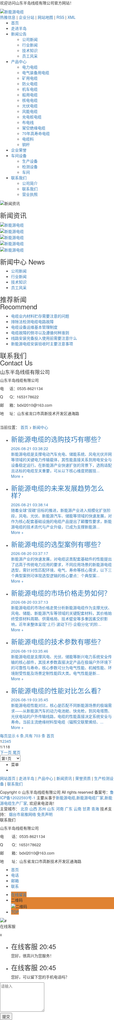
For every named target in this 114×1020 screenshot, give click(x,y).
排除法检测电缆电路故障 (32, 321)
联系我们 (19, 177)
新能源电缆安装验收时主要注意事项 (42, 343)
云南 (77, 808)
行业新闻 (30, 45)
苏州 (42, 808)
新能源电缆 (65, 797)
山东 (51, 808)
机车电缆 (30, 89)
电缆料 (28, 139)
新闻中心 (40, 427)
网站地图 (45, 17)
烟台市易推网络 (22, 814)
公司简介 (30, 183)
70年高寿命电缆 (36, 133)
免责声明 (45, 814)
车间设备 (19, 155)
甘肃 (86, 808)
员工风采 (30, 56)
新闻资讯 (64, 778)
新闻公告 (19, 34)
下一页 (6, 752)
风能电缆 (30, 111)
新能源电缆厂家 (89, 797)
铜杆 (26, 144)
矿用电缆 (30, 78)
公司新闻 (30, 39)
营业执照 (30, 194)
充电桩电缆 (32, 117)
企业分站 (26, 17)
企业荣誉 (19, 150)
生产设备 (30, 161)
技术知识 (30, 50)
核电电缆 (30, 100)
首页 (15, 22)
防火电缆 (30, 83)
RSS (60, 17)
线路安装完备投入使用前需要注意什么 (44, 338)
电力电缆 (30, 67)
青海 (95, 808)
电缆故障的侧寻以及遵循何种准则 (40, 332)
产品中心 (19, 61)
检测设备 (30, 166)
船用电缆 (30, 94)
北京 (24, 808)
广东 (68, 808)
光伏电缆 (30, 105)
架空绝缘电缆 (33, 128)
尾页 (16, 752)
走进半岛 (19, 28)
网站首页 (7, 778)
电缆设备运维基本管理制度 (34, 327)
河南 (60, 808)
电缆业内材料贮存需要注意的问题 (40, 316)
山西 (33, 808)
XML (72, 17)
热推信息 (7, 17)
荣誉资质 (83, 778)
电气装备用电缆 (35, 72)
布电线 (28, 122)
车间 (26, 172)
